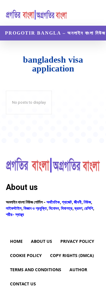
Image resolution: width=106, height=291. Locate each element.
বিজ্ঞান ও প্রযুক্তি (35, 208)
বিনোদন (54, 208)
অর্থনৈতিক (53, 201)
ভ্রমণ (78, 208)
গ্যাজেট (67, 201)
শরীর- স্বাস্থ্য (15, 214)
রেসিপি (88, 208)
